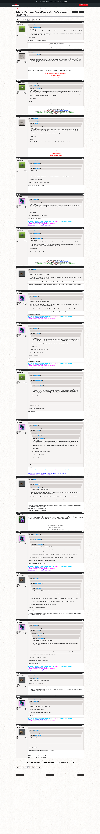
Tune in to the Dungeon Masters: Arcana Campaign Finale (47, 1)
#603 (83, 696)
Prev (17, 19)
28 (23, 19)
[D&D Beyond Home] (15, 5)
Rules (30, 4)
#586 (83, 49)
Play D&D (24, 4)
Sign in (76, 4)
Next (39, 19)
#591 (83, 228)
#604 (83, 725)
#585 (83, 22)
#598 (83, 512)
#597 (83, 476)
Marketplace (54, 4)
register (58, 762)
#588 (83, 115)
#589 (83, 158)
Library (37, 4)
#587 (83, 80)
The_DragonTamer (37, 272)
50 (36, 19)
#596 (83, 420)
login (50, 762)
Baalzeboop (35, 83)
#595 (83, 370)
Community (45, 4)
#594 (83, 323)
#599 (83, 531)
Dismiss (64, 1)
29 (25, 19)
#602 (83, 673)
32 (33, 19)
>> (40, 27)
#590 (83, 194)
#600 (83, 573)
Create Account (83, 4)
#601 (83, 620)
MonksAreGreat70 (37, 27)
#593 (83, 291)
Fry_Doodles (35, 24)
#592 (83, 266)
